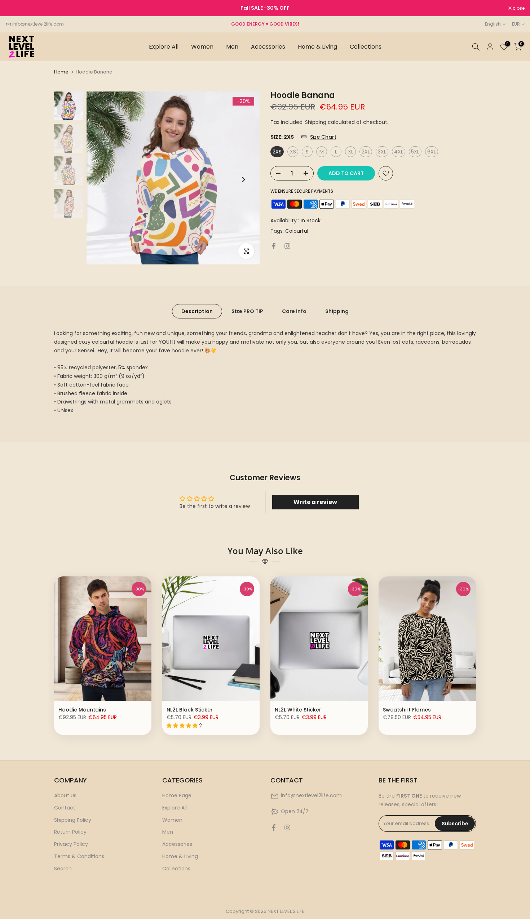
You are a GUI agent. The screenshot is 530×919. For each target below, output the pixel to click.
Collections (365, 47)
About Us (65, 795)
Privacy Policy (71, 844)
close (15, 8)
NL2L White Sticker (298, 709)
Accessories (268, 47)
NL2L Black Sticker (190, 709)
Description (197, 311)
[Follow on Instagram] (287, 246)
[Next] (243, 179)
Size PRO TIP (247, 311)
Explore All (163, 47)
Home (61, 72)
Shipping (337, 311)
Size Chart (323, 137)
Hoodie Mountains (82, 709)
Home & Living (317, 47)
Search (63, 868)
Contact (64, 807)
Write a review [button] (315, 502)
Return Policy (70, 831)
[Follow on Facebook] (273, 246)
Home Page (176, 795)
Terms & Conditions (79, 856)
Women (202, 47)
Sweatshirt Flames (407, 709)
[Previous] (103, 179)
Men (232, 47)
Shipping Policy (72, 820)
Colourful (296, 231)
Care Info (294, 311)
